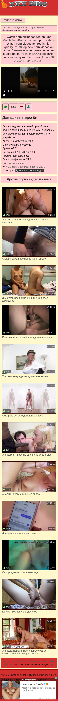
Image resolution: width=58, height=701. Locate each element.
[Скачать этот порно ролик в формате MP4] (28, 107)
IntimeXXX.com (35, 53)
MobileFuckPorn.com (17, 40)
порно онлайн (34, 60)
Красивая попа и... (18, 163)
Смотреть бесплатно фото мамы (26, 167)
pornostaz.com (13, 661)
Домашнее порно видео (29, 170)
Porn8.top (20, 47)
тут (53, 664)
